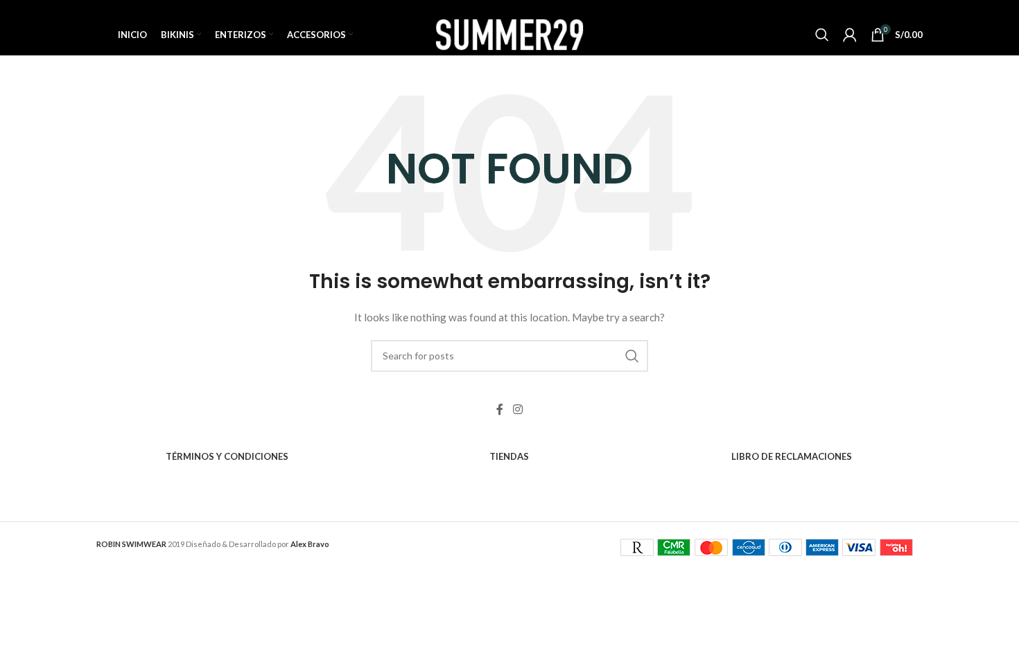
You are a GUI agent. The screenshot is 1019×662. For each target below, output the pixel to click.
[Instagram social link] (517, 410)
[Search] (822, 34)
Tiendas (509, 456)
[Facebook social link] (499, 410)
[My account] (850, 34)
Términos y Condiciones (227, 456)
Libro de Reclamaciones (791, 456)
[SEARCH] (632, 356)
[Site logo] (509, 33)
